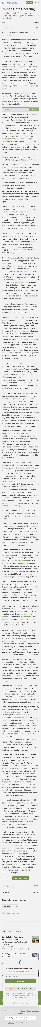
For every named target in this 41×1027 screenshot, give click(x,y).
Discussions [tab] (17, 931)
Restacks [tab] (15, 906)
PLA (12, 492)
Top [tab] (4, 931)
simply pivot (23, 399)
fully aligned (19, 282)
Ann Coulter (10, 946)
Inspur (4, 364)
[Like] (4, 27)
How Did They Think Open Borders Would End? (12, 938)
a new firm (28, 339)
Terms (29, 1011)
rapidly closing (21, 561)
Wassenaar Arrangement (14, 139)
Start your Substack (15, 1018)
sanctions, (27, 617)
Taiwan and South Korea (14, 280)
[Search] (37, 931)
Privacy (23, 1011)
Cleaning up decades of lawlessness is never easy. (14, 943)
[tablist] (10, 906)
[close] (35, 960)
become (26, 720)
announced (26, 40)
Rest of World (23, 165)
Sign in (37, 3)
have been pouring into (21, 212)
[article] (20, 943)
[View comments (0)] (8, 27)
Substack (11, 1023)
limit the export (10, 123)
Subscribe (29, 3)
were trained (27, 641)
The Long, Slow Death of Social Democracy (14, 955)
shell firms (31, 468)
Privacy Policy (22, 997)
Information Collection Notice (27, 995)
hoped (19, 582)
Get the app (30, 1018)
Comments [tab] (6, 906)
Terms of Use (31, 993)
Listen (37, 22)
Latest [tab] (9, 931)
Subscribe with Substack (22, 989)
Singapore (6, 217)
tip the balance (26, 307)
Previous (8, 892)
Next (34, 892)
